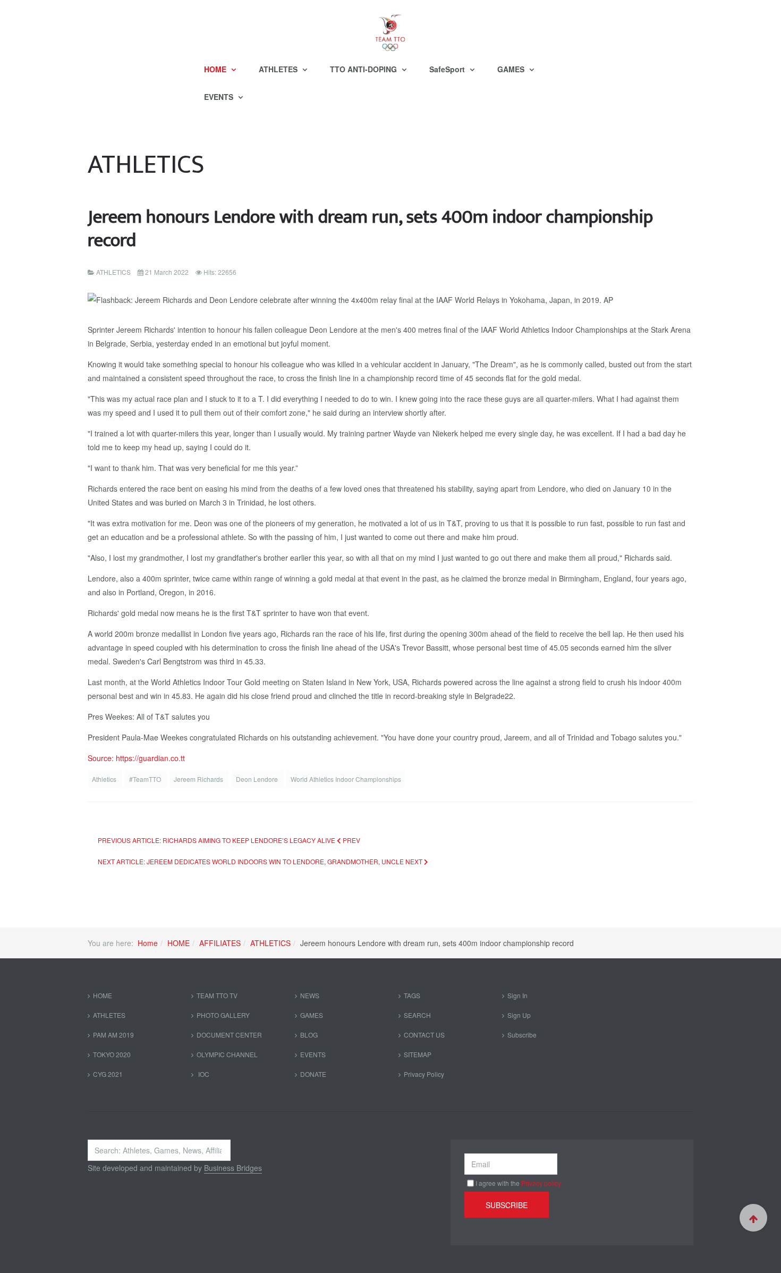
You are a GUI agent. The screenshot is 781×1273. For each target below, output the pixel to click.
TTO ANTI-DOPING (364, 69)
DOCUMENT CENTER (229, 1034)
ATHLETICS (270, 943)
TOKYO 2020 (112, 1054)
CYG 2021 (108, 1073)
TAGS (412, 995)
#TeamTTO (146, 778)
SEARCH (417, 1014)
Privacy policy (541, 1182)
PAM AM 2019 (113, 1034)
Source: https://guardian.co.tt (136, 758)
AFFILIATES (220, 943)
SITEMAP (417, 1054)
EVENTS (219, 96)
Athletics (105, 778)
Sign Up (519, 1014)
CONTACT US (424, 1034)
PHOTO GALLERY (223, 1014)
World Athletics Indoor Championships (346, 778)
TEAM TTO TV (217, 995)
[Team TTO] (390, 27)
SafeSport (448, 69)
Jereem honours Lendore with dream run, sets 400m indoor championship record (370, 228)
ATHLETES (279, 69)
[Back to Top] (753, 1218)
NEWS (309, 995)
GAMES (512, 69)
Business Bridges (233, 1167)
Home (148, 943)
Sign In (517, 995)
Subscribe (522, 1034)
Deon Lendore (257, 778)
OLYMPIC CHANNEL (227, 1054)
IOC (203, 1073)
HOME (216, 69)
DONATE (313, 1073)
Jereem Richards (199, 778)
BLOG (309, 1034)
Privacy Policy (424, 1073)
